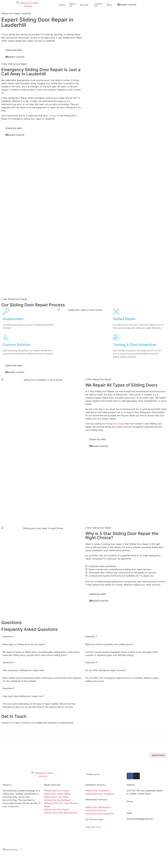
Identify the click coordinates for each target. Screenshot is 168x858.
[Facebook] (130, 776)
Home (62, 4)
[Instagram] (136, 776)
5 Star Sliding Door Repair (46, 852)
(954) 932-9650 (135, 807)
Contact (53, 115)
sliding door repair (115, 423)
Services (84, 4)
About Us (72, 4)
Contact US (98, 4)
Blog (109, 4)
